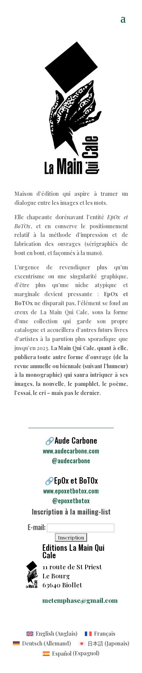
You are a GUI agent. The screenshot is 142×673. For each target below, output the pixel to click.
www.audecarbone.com (71, 450)
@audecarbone (71, 460)
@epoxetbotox (71, 500)
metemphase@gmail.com (80, 600)
